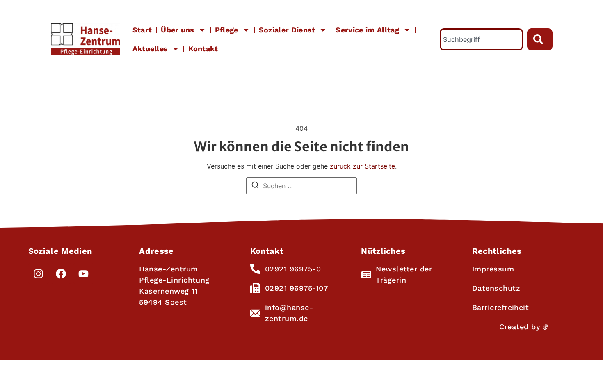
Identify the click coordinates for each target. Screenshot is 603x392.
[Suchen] (255, 186)
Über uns (177, 29)
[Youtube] (83, 273)
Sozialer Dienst (287, 29)
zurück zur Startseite (362, 166)
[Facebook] (61, 273)
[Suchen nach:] (301, 185)
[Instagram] (38, 273)
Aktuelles (150, 48)
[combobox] (481, 39)
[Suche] (540, 39)
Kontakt (203, 48)
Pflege (226, 29)
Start (142, 29)
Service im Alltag (367, 29)
